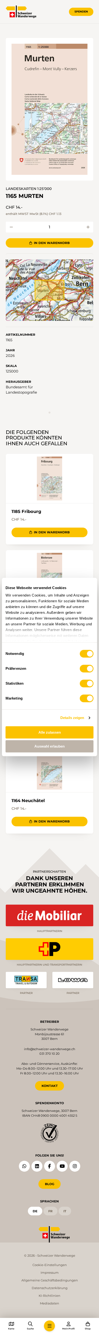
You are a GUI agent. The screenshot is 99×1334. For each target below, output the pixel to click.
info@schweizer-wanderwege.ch (49, 1049)
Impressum (50, 1272)
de (35, 1211)
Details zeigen (72, 718)
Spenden (81, 11)
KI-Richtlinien (49, 1295)
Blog (49, 1184)
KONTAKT (50, 1086)
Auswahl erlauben (49, 746)
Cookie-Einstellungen (49, 1265)
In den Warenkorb (52, 243)
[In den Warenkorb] (11, 227)
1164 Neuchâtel (28, 800)
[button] (49, 109)
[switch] (86, 668)
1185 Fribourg (26, 511)
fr (50, 1211)
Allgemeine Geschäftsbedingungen (49, 1280)
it (64, 1211)
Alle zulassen (49, 732)
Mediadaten (49, 1303)
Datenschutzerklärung (50, 1288)
